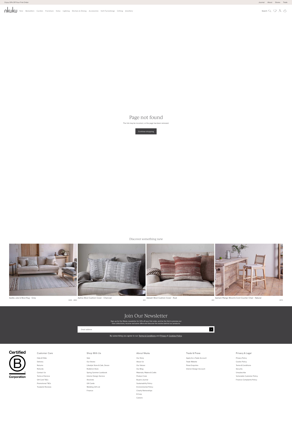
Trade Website (191, 361)
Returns (40, 365)
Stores (277, 2)
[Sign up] (211, 329)
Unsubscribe (241, 372)
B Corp (139, 394)
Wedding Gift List (93, 387)
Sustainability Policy (144, 383)
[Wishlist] (274, 10)
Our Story (140, 358)
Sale (88, 358)
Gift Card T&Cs (42, 379)
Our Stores (91, 361)
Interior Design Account (195, 369)
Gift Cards (90, 383)
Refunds (40, 369)
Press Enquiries (192, 365)
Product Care (141, 376)
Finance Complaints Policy (246, 379)
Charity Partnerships (144, 390)
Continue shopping (146, 131)
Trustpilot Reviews (44, 387)
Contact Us (41, 372)
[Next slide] (73, 269)
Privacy (163, 335)
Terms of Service (43, 376)
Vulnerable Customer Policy (247, 376)
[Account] (279, 10)
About (269, 2)
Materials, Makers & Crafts (146, 372)
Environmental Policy (144, 387)
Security (239, 369)
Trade (285, 2)
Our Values (140, 365)
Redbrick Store (93, 369)
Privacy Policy (241, 358)
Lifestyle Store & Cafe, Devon (98, 365)
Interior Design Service (96, 376)
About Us (140, 361)
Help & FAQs (42, 358)
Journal (262, 2)
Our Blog (139, 369)
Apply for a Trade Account (196, 358)
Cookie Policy (241, 361)
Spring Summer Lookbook (97, 372)
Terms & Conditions (147, 335)
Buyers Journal (142, 379)
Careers (139, 397)
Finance (90, 390)
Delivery (40, 361)
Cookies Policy (175, 335)
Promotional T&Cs (44, 383)
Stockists (90, 379)
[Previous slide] (12, 269)
